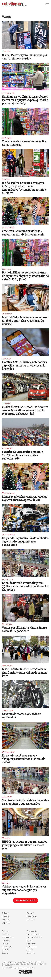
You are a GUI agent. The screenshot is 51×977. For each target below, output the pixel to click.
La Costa (5, 941)
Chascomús (32, 931)
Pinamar (5, 944)
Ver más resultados (25, 900)
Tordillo (5, 934)
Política (5, 913)
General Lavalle (33, 934)
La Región (31, 944)
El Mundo (31, 953)
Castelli (5, 950)
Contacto (31, 919)
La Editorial (31, 916)
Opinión (30, 913)
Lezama (5, 953)
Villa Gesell (6, 947)
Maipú (29, 941)
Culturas (5, 919)
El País (29, 950)
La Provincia (32, 947)
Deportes (6, 923)
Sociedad (6, 916)
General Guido (8, 937)
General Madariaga (35, 937)
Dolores (5, 931)
